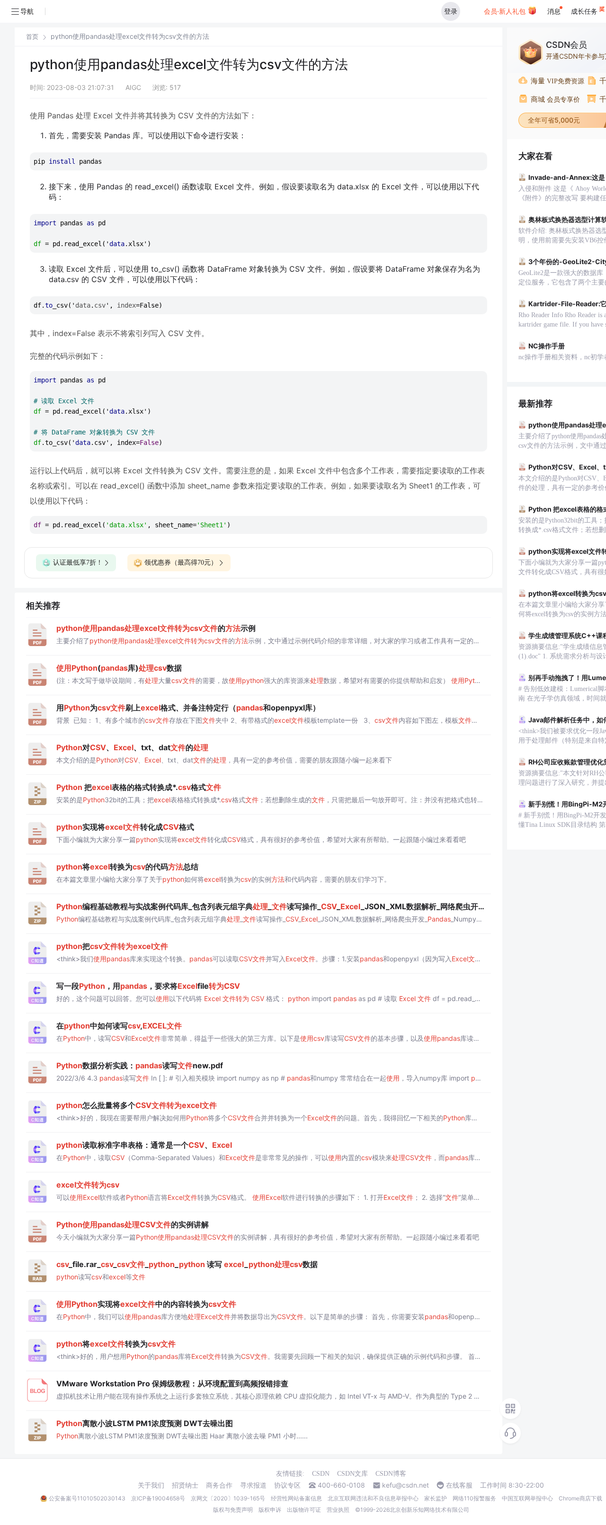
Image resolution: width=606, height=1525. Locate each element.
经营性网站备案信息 (296, 1498)
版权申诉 (269, 1509)
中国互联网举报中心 (527, 1498)
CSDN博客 (390, 1473)
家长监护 (435, 1498)
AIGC (133, 87)
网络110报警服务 (474, 1498)
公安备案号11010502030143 (87, 1498)
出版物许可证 (304, 1509)
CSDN (321, 1473)
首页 (32, 37)
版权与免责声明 (233, 1509)
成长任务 (585, 11)
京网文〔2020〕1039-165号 (228, 1498)
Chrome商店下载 (580, 1498)
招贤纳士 (185, 1485)
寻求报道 (253, 1485)
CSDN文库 (352, 1473)
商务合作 (219, 1485)
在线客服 (459, 1485)
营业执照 (338, 1509)
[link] (32, 36)
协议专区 (287, 1485)
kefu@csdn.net (405, 1485)
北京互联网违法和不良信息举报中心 (373, 1498)
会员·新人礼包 (505, 11)
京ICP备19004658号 (158, 1498)
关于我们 (151, 1485)
